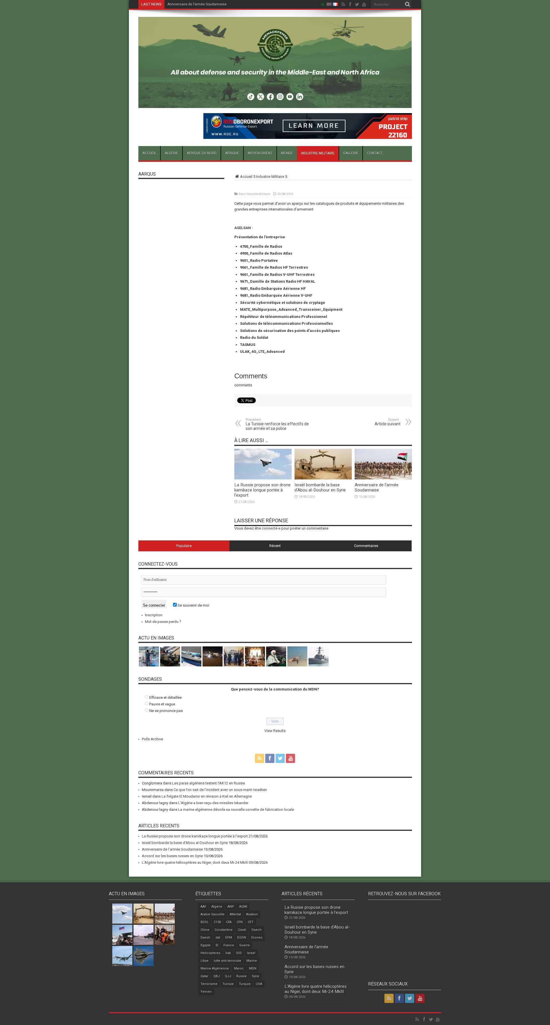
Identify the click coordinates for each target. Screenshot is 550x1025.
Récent (275, 546)
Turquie (245, 984)
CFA (228, 922)
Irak (228, 953)
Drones (256, 937)
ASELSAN (243, 228)
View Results (275, 731)
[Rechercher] (407, 4)
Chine (205, 930)
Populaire (184, 546)
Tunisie (228, 984)
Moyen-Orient (260, 153)
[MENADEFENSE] (275, 104)
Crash (242, 930)
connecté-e (271, 528)
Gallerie (350, 153)
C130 (217, 922)
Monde (287, 153)
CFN (240, 922)
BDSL (205, 922)
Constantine (224, 930)
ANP (230, 906)
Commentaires (366, 546)
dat (217, 937)
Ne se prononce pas (166, 711)
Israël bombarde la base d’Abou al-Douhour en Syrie (320, 487)
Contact (375, 153)
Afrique (232, 153)
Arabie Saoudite (213, 914)
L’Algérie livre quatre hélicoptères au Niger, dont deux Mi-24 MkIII (195, 862)
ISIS (239, 953)
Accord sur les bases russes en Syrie (197, 4)
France (228, 945)
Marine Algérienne (215, 968)
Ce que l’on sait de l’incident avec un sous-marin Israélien (220, 790)
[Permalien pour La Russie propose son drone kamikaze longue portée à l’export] (263, 478)
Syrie (255, 976)
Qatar (204, 976)
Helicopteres (210, 953)
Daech (257, 930)
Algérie (171, 153)
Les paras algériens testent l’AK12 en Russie (208, 783)
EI (217, 945)
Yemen (206, 991)
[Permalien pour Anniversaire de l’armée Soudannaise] (383, 478)
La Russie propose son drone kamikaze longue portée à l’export (262, 490)
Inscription (153, 615)
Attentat (235, 914)
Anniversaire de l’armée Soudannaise (376, 487)
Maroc (239, 968)
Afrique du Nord (202, 153)
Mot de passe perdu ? (163, 621)
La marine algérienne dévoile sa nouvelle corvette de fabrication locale (236, 809)
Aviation (252, 914)
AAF (203, 906)
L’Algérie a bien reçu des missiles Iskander (213, 803)
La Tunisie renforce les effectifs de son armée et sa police (277, 424)
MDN (252, 968)
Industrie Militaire (318, 153)
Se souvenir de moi (193, 605)
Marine (251, 961)
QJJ (228, 976)
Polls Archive (152, 739)
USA (259, 984)
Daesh (205, 937)
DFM (228, 937)
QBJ (216, 976)
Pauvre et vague (162, 704)
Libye (205, 961)
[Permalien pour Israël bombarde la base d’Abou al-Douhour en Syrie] (323, 478)
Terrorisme (209, 984)
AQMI (243, 906)
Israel (251, 953)
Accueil (149, 153)
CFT (251, 922)
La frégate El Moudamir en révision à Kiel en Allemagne (207, 796)
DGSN (241, 937)
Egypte (206, 945)
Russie (241, 976)
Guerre (244, 945)
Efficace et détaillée (165, 697)
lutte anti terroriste (227, 961)
